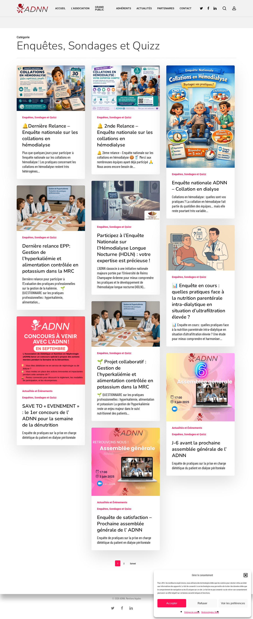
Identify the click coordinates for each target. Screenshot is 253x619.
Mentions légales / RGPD (210, 612)
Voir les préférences (233, 603)
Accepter (171, 603)
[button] (245, 575)
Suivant (133, 563)
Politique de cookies (191, 612)
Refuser (202, 603)
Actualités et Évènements (37, 391)
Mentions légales (133, 598)
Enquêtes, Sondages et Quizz (39, 117)
